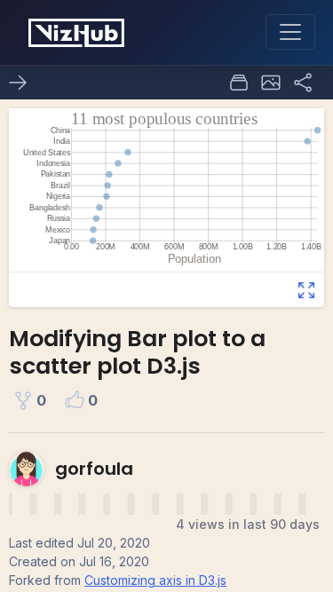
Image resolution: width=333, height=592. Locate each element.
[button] (271, 82)
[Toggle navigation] (290, 32)
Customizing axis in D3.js (155, 580)
